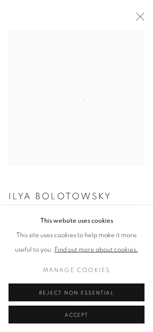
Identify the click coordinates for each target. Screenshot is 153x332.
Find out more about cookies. (96, 249)
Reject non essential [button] (76, 292)
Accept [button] (77, 315)
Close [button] (138, 19)
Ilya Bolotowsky (59, 196)
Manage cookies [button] (76, 270)
